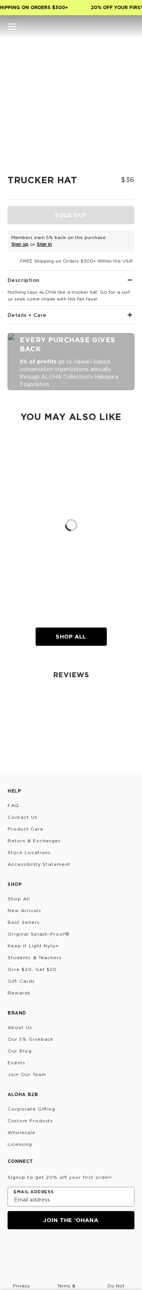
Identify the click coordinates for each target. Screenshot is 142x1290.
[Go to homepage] (71, 26)
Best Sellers (24, 922)
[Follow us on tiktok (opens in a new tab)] (31, 1249)
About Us (20, 1027)
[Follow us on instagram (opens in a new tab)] (13, 1249)
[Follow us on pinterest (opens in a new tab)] (85, 1249)
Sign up (19, 244)
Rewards (19, 992)
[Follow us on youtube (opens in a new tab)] (67, 1249)
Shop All (71, 636)
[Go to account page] (117, 26)
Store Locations (29, 852)
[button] (12, 26)
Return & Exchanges (34, 840)
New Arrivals (24, 910)
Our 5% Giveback (30, 1039)
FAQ (13, 805)
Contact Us (22, 817)
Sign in (44, 244)
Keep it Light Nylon (33, 945)
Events (16, 1062)
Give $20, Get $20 (32, 969)
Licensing (20, 1144)
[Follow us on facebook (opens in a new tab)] (49, 1249)
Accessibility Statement (39, 864)
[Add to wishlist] (125, 51)
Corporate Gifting (31, 1108)
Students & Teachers (35, 957)
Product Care (26, 828)
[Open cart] (129, 26)
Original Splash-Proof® (39, 933)
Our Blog (20, 1050)
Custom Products (30, 1120)
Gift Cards (21, 981)
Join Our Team (27, 1074)
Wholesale (22, 1132)
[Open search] (104, 26)
